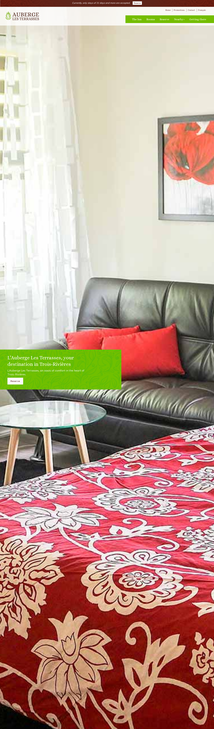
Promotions (179, 10)
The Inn (137, 19)
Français (202, 10)
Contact (191, 10)
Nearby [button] (178, 19)
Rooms (150, 19)
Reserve (137, 3)
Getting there (197, 19)
